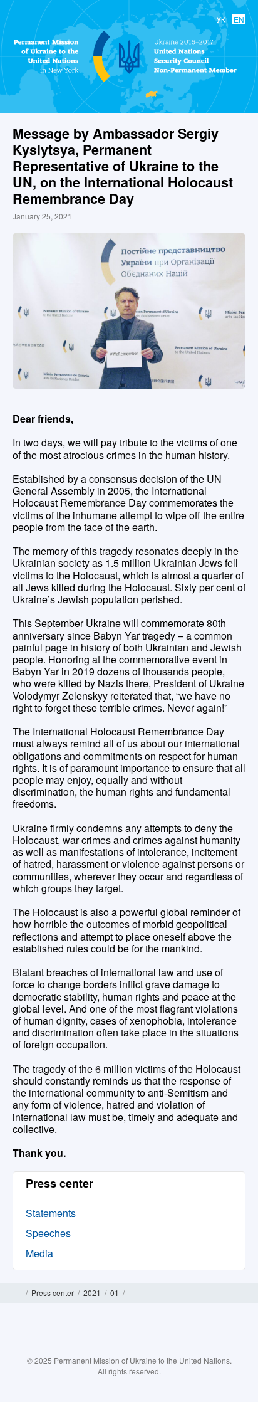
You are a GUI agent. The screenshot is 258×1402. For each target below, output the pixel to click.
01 (114, 1292)
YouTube (142, 1347)
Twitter (116, 1347)
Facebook (92, 1347)
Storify (166, 1347)
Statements (51, 1213)
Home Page (17, 1293)
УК (221, 19)
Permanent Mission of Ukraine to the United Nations (126, 81)
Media (39, 1253)
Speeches (48, 1233)
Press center (52, 1292)
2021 (92, 1292)
